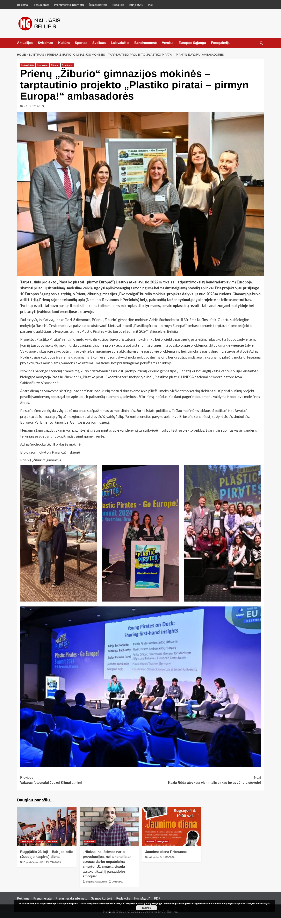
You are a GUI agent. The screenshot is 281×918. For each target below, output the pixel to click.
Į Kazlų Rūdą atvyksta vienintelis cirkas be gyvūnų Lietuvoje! (213, 780)
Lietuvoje (42, 65)
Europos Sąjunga (192, 43)
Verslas (167, 43)
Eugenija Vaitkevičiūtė (34, 862)
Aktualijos (25, 43)
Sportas (81, 43)
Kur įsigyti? (136, 4)
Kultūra (64, 43)
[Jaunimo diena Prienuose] (172, 827)
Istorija (39, 841)
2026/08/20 (117, 881)
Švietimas (45, 43)
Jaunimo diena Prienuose (166, 852)
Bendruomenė (145, 43)
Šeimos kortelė (98, 4)
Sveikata (99, 43)
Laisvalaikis (120, 43)
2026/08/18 (168, 857)
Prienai (54, 65)
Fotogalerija (220, 43)
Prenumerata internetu (69, 4)
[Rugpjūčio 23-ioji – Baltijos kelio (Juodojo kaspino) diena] (47, 827)
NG (25, 106)
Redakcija (118, 4)
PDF (150, 4)
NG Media (154, 857)
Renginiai (162, 841)
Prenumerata (41, 4)
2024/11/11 (38, 106)
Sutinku (146, 908)
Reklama (22, 4)
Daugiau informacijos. (258, 903)
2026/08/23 (55, 862)
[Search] (261, 43)
